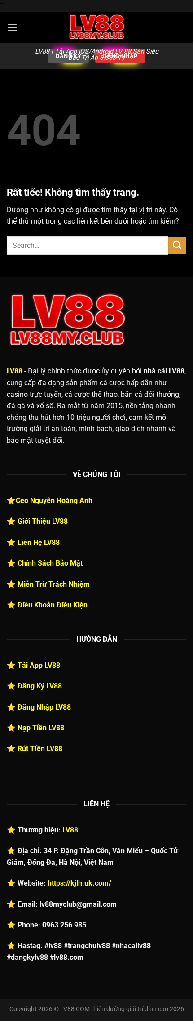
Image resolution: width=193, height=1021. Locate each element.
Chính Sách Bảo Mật (50, 563)
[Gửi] (177, 245)
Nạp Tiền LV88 (41, 728)
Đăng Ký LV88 (40, 686)
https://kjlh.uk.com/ (79, 883)
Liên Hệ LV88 (39, 542)
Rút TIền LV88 (40, 748)
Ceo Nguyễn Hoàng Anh (54, 500)
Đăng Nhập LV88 (44, 707)
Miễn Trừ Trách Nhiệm (54, 584)
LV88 (14, 371)
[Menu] (12, 27)
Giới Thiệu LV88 (43, 521)
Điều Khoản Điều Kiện (53, 605)
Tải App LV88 (39, 665)
